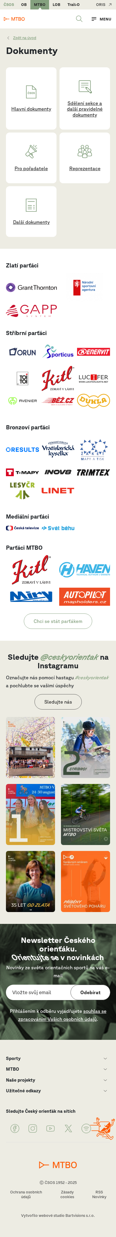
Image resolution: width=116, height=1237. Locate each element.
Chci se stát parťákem (58, 621)
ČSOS (9, 4)
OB (24, 4)
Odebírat (90, 992)
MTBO (40, 4)
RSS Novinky (99, 1194)
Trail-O (74, 4)
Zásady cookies (67, 1194)
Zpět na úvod (24, 38)
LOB (56, 4)
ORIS (100, 4)
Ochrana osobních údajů (26, 1194)
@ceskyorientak (69, 656)
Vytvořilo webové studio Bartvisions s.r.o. (58, 1215)
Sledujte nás (58, 701)
